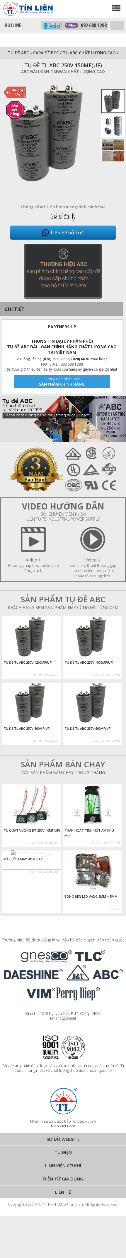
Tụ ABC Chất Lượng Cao (90, 53)
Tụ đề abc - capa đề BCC (33, 53)
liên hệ (63, 1192)
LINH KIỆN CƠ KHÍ (63, 1165)
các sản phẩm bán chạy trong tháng (63, 772)
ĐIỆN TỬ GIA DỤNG (63, 1179)
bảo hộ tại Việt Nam (63, 285)
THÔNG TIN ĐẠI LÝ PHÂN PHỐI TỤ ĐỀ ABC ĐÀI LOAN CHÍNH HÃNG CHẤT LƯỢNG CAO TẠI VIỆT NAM (62, 346)
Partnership (62, 326)
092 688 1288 (92, 25)
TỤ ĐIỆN (63, 1152)
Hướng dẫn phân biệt (62, 378)
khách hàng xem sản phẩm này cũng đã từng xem (63, 607)
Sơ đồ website (63, 1139)
